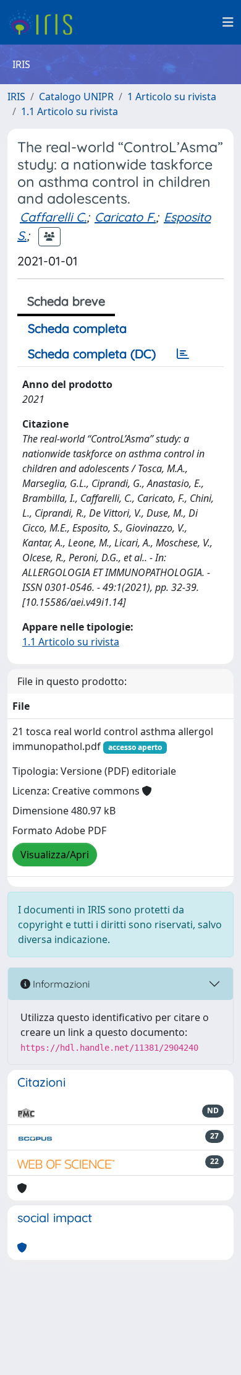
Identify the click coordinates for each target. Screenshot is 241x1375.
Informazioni (60, 984)
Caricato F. (125, 217)
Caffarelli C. (53, 217)
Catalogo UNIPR (76, 96)
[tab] (183, 354)
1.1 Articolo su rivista (69, 111)
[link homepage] (44, 22)
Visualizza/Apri (54, 854)
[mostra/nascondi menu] (228, 22)
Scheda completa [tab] (77, 328)
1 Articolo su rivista (171, 96)
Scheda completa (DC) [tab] (92, 353)
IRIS (16, 96)
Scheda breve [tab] (66, 301)
